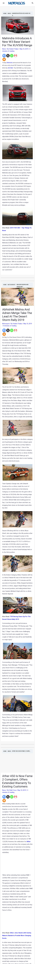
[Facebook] (4, 55)
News (4, 49)
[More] (4, 59)
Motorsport (6, 323)
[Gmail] (15, 55)
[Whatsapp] (11, 55)
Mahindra (10, 62)
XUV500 (10, 68)
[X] (8, 55)
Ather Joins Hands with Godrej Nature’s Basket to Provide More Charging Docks (16, 935)
